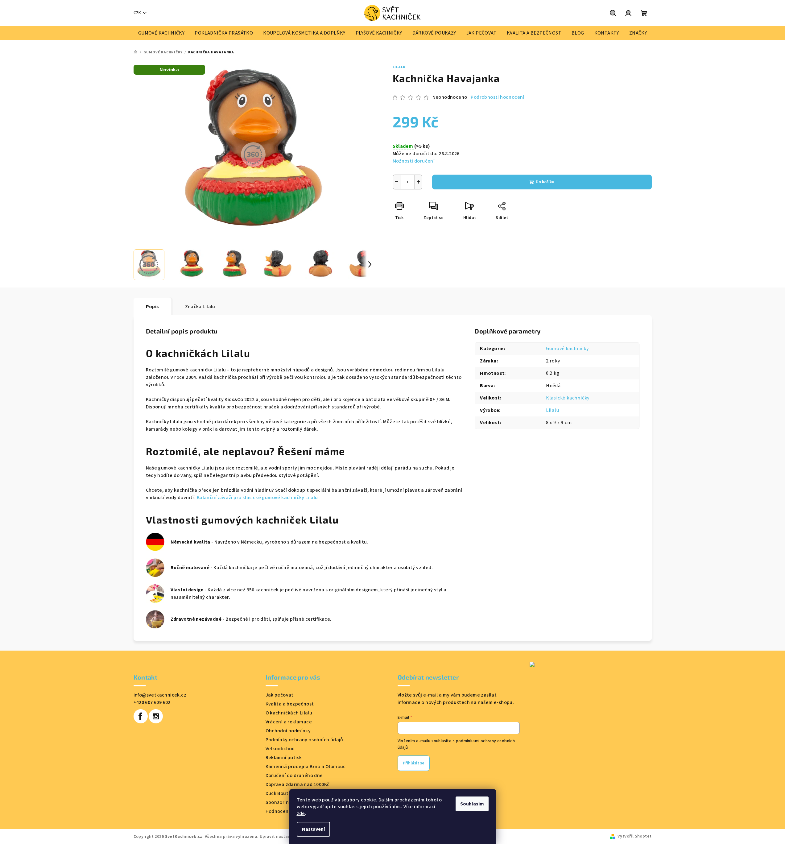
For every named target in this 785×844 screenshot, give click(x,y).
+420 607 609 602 (152, 702)
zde (301, 813)
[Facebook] (141, 716)
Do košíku (545, 182)
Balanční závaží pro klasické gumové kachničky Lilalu (257, 497)
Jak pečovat (280, 695)
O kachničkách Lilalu (289, 713)
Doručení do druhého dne (294, 775)
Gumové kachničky (567, 348)
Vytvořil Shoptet (634, 836)
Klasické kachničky (567, 398)
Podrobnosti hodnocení (497, 97)
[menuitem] (161, 33)
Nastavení (313, 829)
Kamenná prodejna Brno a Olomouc (306, 766)
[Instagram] (156, 716)
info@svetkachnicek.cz (160, 695)
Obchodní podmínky (288, 730)
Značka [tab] (200, 306)
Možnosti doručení (414, 161)
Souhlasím (472, 804)
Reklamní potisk (284, 757)
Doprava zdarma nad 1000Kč (298, 784)
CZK (137, 13)
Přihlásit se (413, 763)
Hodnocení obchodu (288, 811)
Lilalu (399, 67)
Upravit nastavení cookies (286, 837)
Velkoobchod (280, 748)
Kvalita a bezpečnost (290, 704)
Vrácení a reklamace (289, 721)
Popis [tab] (152, 306)
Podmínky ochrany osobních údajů (304, 739)
